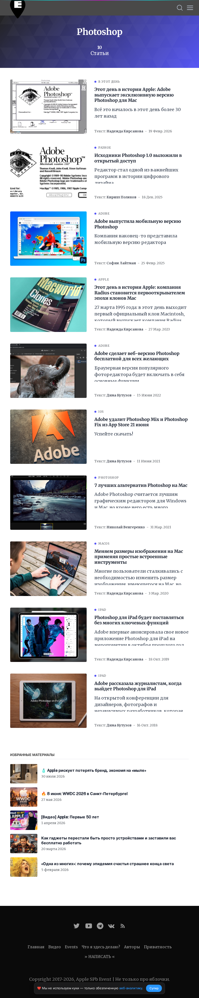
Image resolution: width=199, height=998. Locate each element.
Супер (153, 988)
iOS (101, 411)
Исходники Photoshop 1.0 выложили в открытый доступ (138, 158)
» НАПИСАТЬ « (99, 956)
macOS (103, 543)
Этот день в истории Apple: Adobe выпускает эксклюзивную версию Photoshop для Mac (134, 95)
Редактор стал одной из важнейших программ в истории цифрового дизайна (136, 176)
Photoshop (108, 477)
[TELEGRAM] (100, 925)
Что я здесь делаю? (101, 946)
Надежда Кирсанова (125, 131)
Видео (54, 946)
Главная (36, 946)
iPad (102, 610)
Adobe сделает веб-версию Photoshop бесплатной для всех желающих (136, 356)
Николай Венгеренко (126, 527)
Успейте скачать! (113, 434)
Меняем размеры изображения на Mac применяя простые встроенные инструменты (138, 557)
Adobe (103, 213)
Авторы (132, 946)
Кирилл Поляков (121, 197)
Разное (104, 147)
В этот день (109, 81)
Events (71, 946)
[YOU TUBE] (88, 925)
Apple (103, 279)
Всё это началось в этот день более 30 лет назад (137, 113)
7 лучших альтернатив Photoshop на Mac (140, 485)
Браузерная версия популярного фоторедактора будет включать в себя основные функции (139, 374)
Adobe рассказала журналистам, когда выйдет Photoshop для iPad (138, 686)
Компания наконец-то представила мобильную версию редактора (135, 239)
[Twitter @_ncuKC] (76, 925)
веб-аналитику (130, 988)
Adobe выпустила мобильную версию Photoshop (137, 224)
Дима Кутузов (119, 395)
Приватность (158, 946)
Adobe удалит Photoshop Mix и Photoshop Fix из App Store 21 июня (141, 422)
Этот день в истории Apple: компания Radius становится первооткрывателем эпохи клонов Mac (139, 293)
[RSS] (122, 925)
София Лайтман (121, 263)
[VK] (111, 925)
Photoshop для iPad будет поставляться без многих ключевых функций (139, 620)
